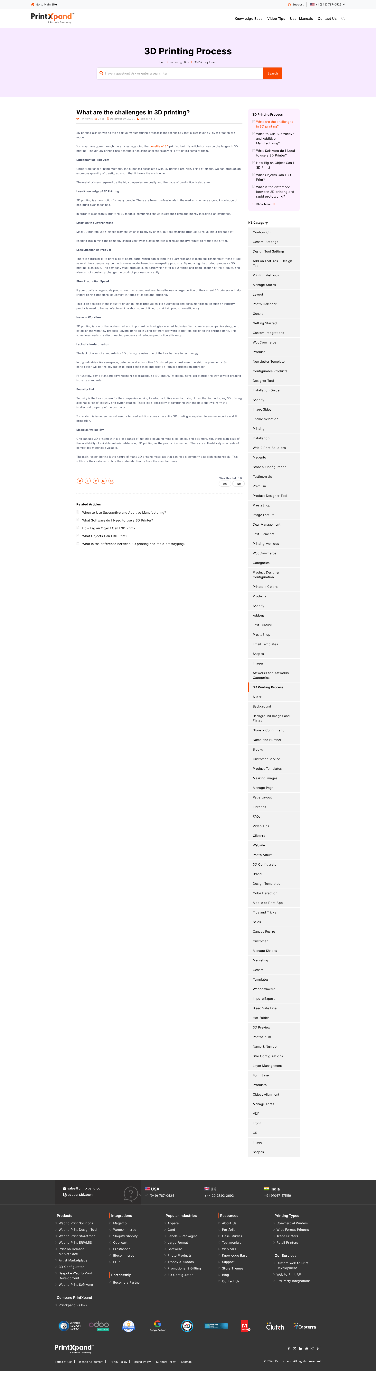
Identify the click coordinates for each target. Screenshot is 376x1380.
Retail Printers (287, 1242)
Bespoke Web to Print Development (75, 1275)
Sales (257, 922)
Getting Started (265, 323)
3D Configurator (265, 864)
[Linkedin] (301, 1349)
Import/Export (264, 998)
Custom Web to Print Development (293, 1265)
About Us (229, 1223)
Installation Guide (266, 390)
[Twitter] (295, 1349)
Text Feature (262, 625)
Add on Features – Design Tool (272, 263)
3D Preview (261, 1027)
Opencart (120, 1242)
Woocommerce (264, 989)
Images (258, 663)
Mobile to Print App (268, 903)
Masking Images (265, 778)
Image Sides (262, 409)
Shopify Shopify (125, 1236)
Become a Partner (127, 1282)
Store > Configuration (270, 467)
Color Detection (265, 893)
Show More (263, 204)
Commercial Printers (292, 1223)
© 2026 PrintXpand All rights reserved (292, 1361)
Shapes (258, 654)
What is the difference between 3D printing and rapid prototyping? (133, 544)
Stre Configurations (268, 1056)
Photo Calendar (265, 304)
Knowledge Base (249, 18)
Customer (260, 941)
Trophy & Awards (181, 1262)
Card (171, 1229)
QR (255, 1133)
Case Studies (232, 1236)
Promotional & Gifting (184, 1268)
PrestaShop (261, 505)
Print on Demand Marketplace (72, 1251)
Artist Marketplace (73, 1260)
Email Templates (265, 644)
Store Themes (232, 1268)
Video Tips (276, 18)
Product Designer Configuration (266, 574)
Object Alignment (266, 1094)
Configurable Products (270, 371)
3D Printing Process (206, 62)
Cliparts (259, 835)
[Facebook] (289, 1349)
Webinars (229, 1249)
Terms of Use (63, 1361)
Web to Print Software (76, 1284)
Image (257, 1142)
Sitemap (186, 1361)
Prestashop (121, 1249)
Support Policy (166, 1361)
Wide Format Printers (293, 1229)
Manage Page (263, 788)
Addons (259, 615)
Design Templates (266, 883)
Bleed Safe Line (265, 1008)
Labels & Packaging (183, 1236)
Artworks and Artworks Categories (271, 675)
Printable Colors (265, 586)
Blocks (258, 749)
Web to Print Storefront (77, 1236)
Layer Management (267, 1066)
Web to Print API (289, 1274)
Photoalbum (262, 1037)
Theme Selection (265, 419)
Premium (259, 486)
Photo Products (180, 1255)
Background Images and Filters (271, 718)
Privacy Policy (117, 1361)
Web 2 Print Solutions (269, 448)
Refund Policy (142, 1361)
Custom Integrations (268, 333)
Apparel (174, 1223)
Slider (257, 697)
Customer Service (266, 759)
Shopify (259, 400)
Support (228, 1262)
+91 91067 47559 (277, 1195)
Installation (261, 438)
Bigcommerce (123, 1255)
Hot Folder (261, 1018)
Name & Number (265, 1046)
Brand (257, 874)
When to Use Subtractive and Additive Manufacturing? (124, 512)
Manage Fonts (263, 1104)
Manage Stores (264, 285)
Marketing (260, 960)
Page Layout (262, 797)
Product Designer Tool (270, 496)
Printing (259, 428)
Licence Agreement (90, 1361)
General (259, 313)
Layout (258, 294)
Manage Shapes (265, 950)
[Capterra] (304, 1326)
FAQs (256, 816)
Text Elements (264, 534)
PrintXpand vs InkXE (74, 1305)
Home (161, 62)
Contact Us (327, 18)
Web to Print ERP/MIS (75, 1242)
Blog (225, 1275)
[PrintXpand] (74, 1349)
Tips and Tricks (264, 912)
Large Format (178, 1242)
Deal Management (267, 524)
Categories (261, 563)
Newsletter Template (269, 361)
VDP (256, 1113)
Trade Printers (287, 1236)
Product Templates (267, 768)
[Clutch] (275, 1326)
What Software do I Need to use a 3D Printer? (117, 520)
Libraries (259, 807)
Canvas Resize (264, 931)
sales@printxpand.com (85, 1188)
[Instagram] (312, 1349)
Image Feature (264, 515)
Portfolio (229, 1229)
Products (260, 596)
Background (262, 706)
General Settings (265, 242)
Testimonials (262, 476)
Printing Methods (266, 275)
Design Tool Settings (269, 251)
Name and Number (267, 740)
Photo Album (263, 855)
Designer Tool (263, 380)
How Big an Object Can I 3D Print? (108, 528)
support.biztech (80, 1194)
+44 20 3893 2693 (219, 1195)
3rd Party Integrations (294, 1281)
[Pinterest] (318, 1349)
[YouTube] (306, 1349)
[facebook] (87, 481)
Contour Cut (262, 232)
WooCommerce (264, 342)
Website (259, 845)
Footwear (175, 1249)
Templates (261, 979)
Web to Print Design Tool (78, 1229)
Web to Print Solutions (76, 1223)
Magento (259, 457)
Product (259, 352)
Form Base (261, 1075)
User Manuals (301, 18)
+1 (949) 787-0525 (159, 1195)
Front (257, 1123)
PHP (116, 1262)
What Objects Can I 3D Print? (104, 536)
